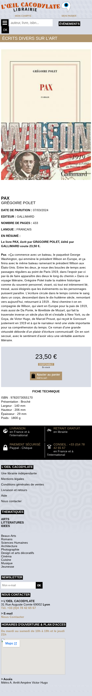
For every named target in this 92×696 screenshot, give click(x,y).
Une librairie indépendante (19, 473)
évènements (69, 23)
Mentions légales (12, 479)
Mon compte (23, 16)
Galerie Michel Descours (20, 693)
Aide (4, 495)
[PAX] (46, 181)
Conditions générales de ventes (22, 484)
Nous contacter (11, 501)
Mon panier (69, 16)
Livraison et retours (14, 490)
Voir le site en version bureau (23, 688)
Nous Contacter (12, 617)
